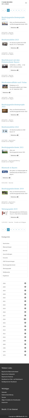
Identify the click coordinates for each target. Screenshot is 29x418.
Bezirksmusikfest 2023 (10, 40)
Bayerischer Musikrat (7, 376)
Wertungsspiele (7, 268)
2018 (14, 312)
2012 (14, 333)
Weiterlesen (14, 27)
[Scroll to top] (25, 414)
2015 (14, 323)
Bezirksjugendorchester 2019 (13, 189)
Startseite (4, 392)
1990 (14, 348)
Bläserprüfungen (7, 247)
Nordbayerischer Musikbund (9, 381)
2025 (14, 287)
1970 (14, 355)
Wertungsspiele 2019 (9, 209)
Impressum (5, 402)
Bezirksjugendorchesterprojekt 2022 (13, 106)
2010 (14, 337)
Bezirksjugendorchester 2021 (13, 147)
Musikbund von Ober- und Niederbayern (12, 379)
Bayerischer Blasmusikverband (10, 371)
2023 (14, 294)
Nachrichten (6, 243)
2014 (14, 326)
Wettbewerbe (6, 272)
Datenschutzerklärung (7, 394)
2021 (14, 301)
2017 (14, 315)
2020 (14, 305)
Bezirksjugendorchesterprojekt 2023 (13, 18)
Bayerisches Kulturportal (8, 374)
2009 (14, 340)
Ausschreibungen (7, 254)
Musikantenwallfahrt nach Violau (14, 82)
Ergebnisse (6, 275)
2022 (14, 297)
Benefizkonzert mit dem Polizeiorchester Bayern (11, 61)
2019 (14, 308)
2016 (14, 319)
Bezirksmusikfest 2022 (10, 127)
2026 (14, 283)
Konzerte (5, 257)
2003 (14, 344)
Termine (4, 397)
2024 (14, 290)
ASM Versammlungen (9, 261)
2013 (14, 330)
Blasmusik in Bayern (9, 168)
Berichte (5, 250)
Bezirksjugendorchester (9, 265)
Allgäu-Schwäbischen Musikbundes (11, 400)
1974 (14, 351)
